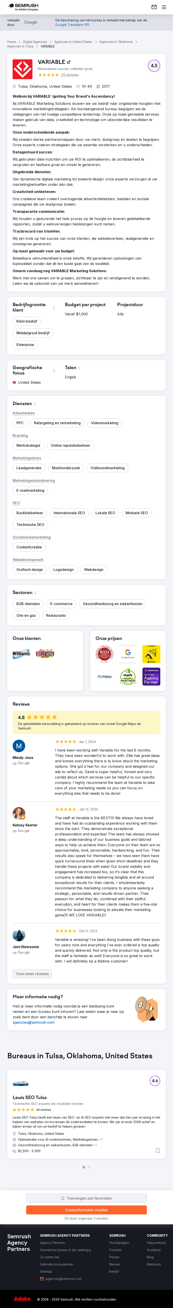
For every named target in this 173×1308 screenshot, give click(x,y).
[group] (86, 1110)
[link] (154, 7)
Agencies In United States (73, 42)
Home (11, 42)
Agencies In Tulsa (20, 46)
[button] (154, 65)
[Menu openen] (164, 7)
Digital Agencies (35, 42)
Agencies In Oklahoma (116, 42)
